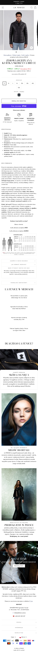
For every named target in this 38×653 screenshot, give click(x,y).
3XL (27, 83)
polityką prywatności (22, 274)
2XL (22, 83)
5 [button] (22, 52)
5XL (19, 87)
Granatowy (19, 94)
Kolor (19, 91)
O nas (31, 601)
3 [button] (19, 52)
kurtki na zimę (23, 221)
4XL (33, 83)
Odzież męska (16, 55)
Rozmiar (19, 80)
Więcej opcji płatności (19, 110)
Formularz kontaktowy (19, 282)
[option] (19, 2)
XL (17, 83)
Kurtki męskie (25, 55)
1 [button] (16, 52)
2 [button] (17, 52)
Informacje (19, 627)
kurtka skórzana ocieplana (17, 228)
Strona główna (7, 55)
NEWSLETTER (19, 632)
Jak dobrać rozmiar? (19, 264)
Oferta (19, 622)
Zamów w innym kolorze (19, 261)
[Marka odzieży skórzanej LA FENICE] (19, 7)
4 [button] (20, 52)
